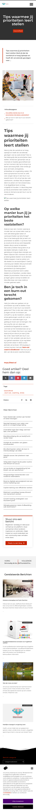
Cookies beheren (18, 807)
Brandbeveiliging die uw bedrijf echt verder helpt (17, 437)
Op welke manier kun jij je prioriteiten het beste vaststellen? (17, 114)
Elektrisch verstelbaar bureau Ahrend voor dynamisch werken (17, 493)
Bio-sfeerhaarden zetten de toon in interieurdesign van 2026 (16, 450)
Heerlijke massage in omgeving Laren (14, 724)
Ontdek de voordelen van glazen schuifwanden (15, 443)
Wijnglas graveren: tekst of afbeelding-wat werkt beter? (18, 506)
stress (22, 393)
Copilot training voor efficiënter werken (18, 488)
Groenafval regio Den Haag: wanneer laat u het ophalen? (17, 430)
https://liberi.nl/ (10, 363)
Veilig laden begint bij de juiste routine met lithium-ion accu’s (18, 462)
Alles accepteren (18, 801)
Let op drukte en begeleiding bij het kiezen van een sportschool (17, 469)
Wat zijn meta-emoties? (10, 683)
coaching (15, 393)
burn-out (8, 393)
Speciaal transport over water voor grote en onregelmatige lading (16, 424)
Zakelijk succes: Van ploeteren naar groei (16, 456)
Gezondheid (18, 31)
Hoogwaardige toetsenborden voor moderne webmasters (16, 475)
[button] (32, 768)
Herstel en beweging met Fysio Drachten (15, 600)
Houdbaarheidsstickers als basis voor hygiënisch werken (17, 642)
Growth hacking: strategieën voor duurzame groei (16, 499)
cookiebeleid (7, 792)
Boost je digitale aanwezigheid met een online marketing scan (18, 482)
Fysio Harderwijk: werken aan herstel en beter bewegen (17, 418)
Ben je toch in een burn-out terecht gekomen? (18, 119)
